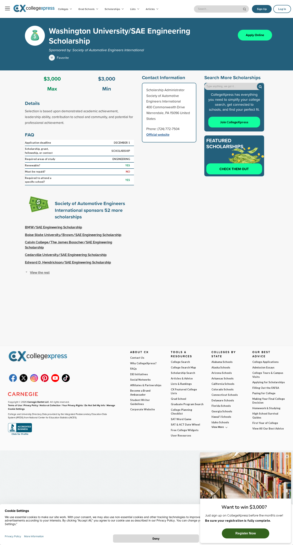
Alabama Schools (222, 361)
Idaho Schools (220, 422)
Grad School (178, 398)
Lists (133, 9)
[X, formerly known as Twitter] (24, 381)
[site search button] (245, 9)
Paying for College (263, 393)
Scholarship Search (183, 372)
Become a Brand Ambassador (140, 392)
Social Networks (140, 379)
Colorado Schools (222, 389)
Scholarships (113, 9)
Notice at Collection (50, 405)
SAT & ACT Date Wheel (185, 424)
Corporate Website (142, 409)
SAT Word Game (181, 419)
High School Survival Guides (265, 415)
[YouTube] (55, 381)
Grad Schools (86, 9)
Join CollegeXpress (234, 122)
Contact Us (137, 357)
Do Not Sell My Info (95, 405)
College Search (180, 361)
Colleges (63, 9)
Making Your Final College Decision (268, 400)
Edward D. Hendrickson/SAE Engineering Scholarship (68, 262)
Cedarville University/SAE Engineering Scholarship (66, 255)
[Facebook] (13, 381)
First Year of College (265, 423)
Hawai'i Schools (221, 416)
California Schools (222, 383)
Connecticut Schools (224, 394)
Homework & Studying (266, 408)
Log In (282, 9)
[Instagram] (34, 381)
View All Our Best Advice (268, 428)
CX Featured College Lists (184, 391)
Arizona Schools (221, 372)
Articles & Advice (182, 378)
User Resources (181, 435)
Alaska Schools (220, 367)
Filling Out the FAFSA (265, 387)
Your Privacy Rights (72, 405)
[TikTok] (66, 381)
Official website (157, 134)
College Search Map (183, 367)
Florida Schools (221, 405)
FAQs (133, 368)
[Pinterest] (45, 381)
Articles (150, 9)
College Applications (265, 361)
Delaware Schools (222, 400)
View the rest (40, 272)
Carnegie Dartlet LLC (38, 402)
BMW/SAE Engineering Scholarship (53, 227)
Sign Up (262, 9)
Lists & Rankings (181, 383)
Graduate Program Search (187, 404)
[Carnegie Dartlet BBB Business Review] (20, 434)
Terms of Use (15, 405)
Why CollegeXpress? (143, 363)
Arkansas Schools (222, 378)
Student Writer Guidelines (140, 402)
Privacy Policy (31, 405)
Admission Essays (263, 367)
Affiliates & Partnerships (145, 385)
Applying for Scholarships (268, 382)
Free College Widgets (185, 430)
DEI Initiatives (139, 374)
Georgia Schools (221, 411)
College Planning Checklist (181, 411)
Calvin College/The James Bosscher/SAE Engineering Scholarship (68, 244)
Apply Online (255, 35)
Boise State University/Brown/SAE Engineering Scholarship (73, 235)
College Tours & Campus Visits (267, 374)
